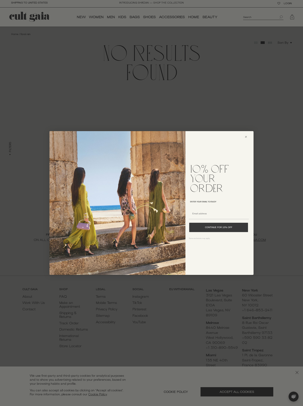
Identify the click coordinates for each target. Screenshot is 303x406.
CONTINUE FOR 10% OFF (218, 227)
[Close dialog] (248, 137)
